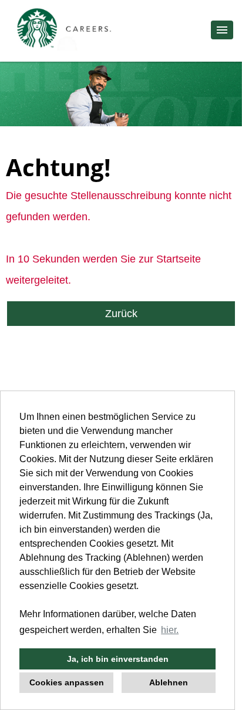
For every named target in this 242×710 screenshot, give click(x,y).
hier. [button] (170, 630)
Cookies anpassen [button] (66, 682)
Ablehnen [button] (168, 682)
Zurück (121, 313)
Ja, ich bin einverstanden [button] (118, 659)
